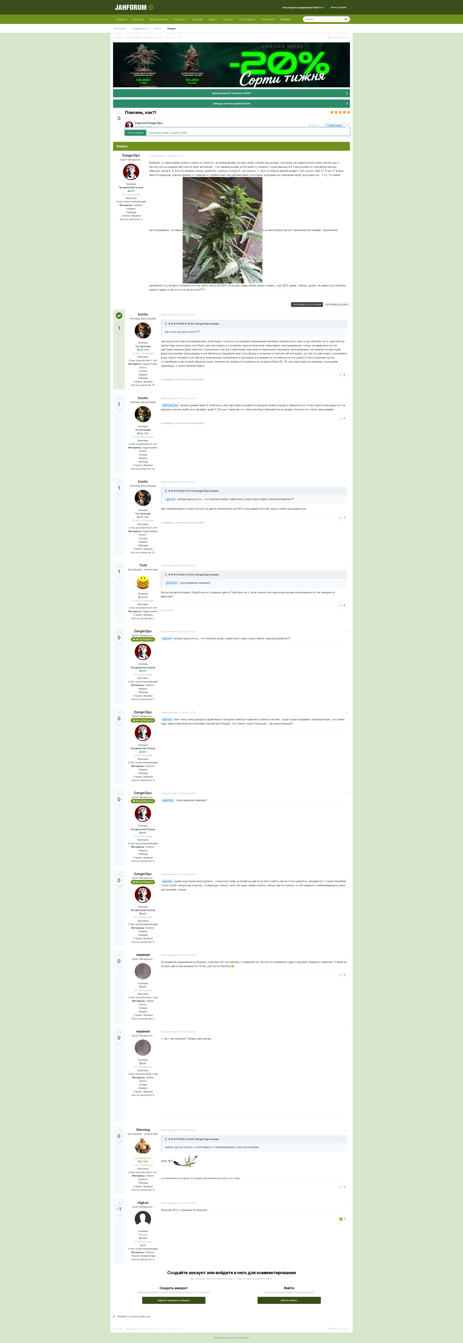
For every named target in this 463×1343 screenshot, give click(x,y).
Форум (171, 28)
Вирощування (158, 19)
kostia (143, 314)
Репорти (179, 19)
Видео (212, 19)
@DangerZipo (170, 405)
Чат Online (120, 28)
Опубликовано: (166, 155)
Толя (143, 565)
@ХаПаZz (171, 583)
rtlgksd (142, 1203)
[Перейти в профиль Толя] (143, 581)
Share (315, 125)
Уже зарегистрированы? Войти (302, 7)
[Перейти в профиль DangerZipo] (129, 125)
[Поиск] (346, 19)
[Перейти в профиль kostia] (143, 330)
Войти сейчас (289, 1300)
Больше (285, 19)
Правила (121, 19)
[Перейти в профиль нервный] (143, 971)
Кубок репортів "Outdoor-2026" (231, 93)
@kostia (170, 499)
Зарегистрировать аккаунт (174, 1300)
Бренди (137, 19)
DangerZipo (154, 122)
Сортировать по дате (336, 304)
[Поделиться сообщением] (346, 155)
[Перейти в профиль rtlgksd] (143, 1219)
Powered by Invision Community (231, 1337)
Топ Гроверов (247, 19)
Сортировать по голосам (307, 304)
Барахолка (268, 19)
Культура (197, 19)
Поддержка (139, 28)
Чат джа (228, 19)
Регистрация (338, 7)
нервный (143, 955)
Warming (143, 1130)
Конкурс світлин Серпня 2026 (231, 103)
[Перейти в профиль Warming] (143, 1146)
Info (156, 28)
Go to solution (135, 132)
